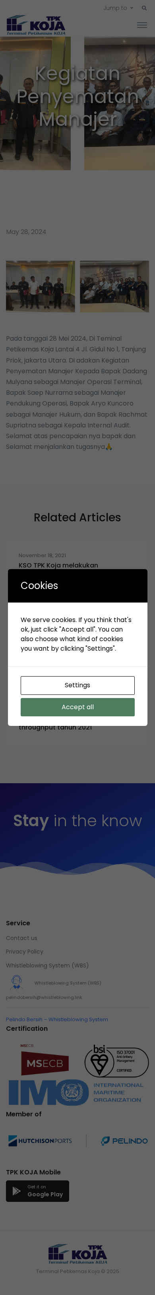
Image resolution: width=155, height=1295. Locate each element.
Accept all (78, 707)
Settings (77, 685)
